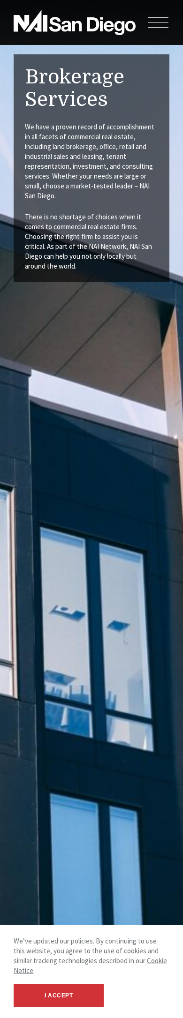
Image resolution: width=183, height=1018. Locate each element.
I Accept (59, 995)
